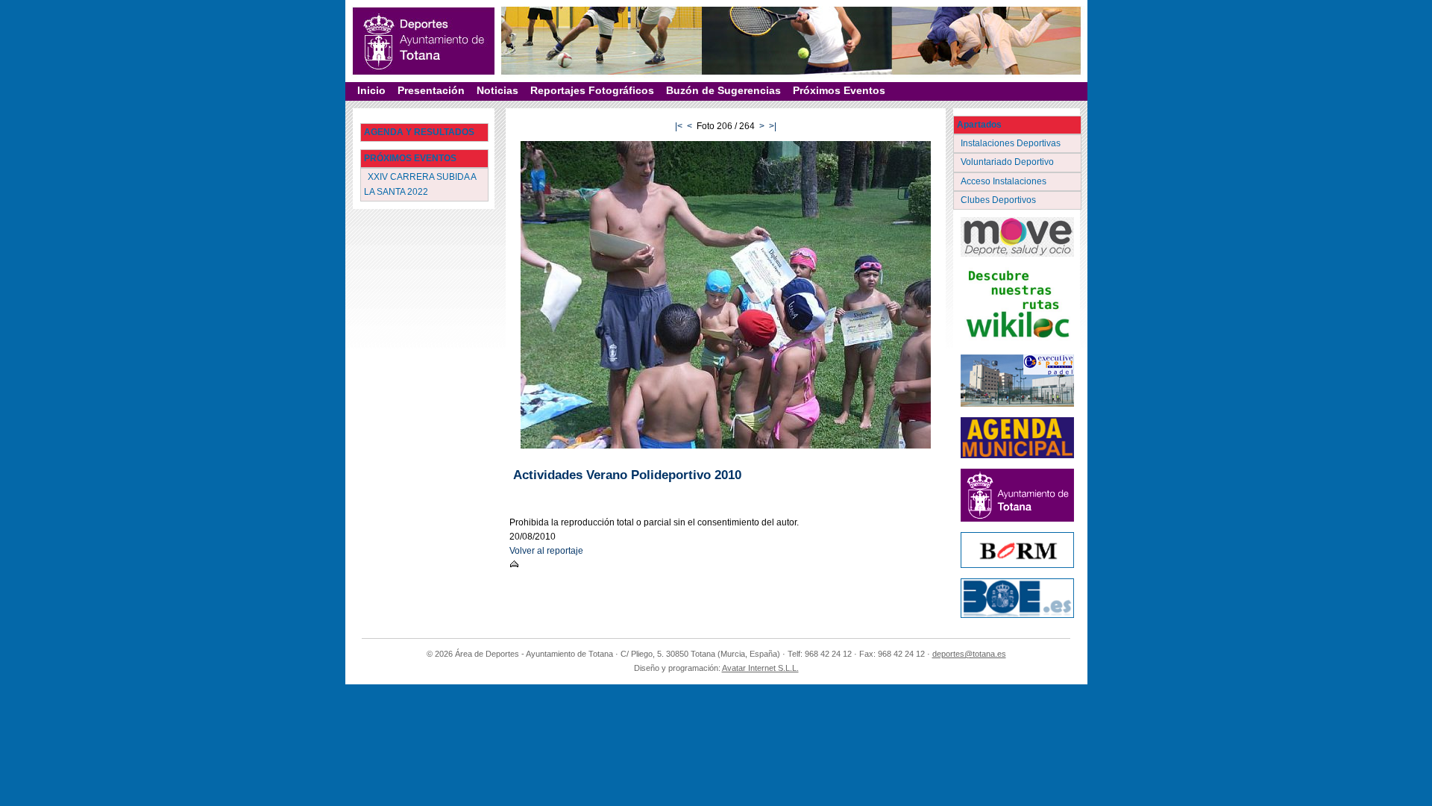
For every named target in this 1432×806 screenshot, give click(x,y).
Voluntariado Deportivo (1008, 162)
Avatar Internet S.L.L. (760, 667)
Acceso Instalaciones (1004, 181)
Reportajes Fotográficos (592, 90)
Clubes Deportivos (999, 200)
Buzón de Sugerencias (723, 90)
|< (678, 126)
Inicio (371, 90)
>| (772, 126)
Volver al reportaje (546, 551)
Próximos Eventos (839, 90)
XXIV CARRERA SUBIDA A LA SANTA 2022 (420, 184)
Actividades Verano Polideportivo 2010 (627, 475)
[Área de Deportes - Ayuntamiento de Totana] (423, 41)
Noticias (497, 90)
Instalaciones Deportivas (1011, 143)
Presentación (431, 90)
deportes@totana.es (969, 653)
